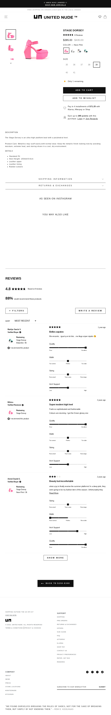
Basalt (79, 50)
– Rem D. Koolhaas (53, 707)
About (8, 675)
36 (74, 64)
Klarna (60, 643)
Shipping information (55, 179)
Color (73, 45)
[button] (73, 35)
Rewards (61, 662)
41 (74, 72)
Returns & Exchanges (66, 624)
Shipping (61, 617)
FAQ (58, 635)
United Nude (17, 624)
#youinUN (9, 694)
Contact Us (62, 650)
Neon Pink (66, 50)
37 (82, 64)
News (7, 679)
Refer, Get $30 (63, 658)
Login (79, 119)
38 (89, 64)
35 (67, 64)
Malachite (86, 50)
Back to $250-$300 (57, 583)
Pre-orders (62, 620)
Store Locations (12, 686)
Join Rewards (92, 119)
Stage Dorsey (21, 341)
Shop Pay (61, 647)
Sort (8, 321)
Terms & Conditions (14, 628)
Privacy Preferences (66, 654)
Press (8, 683)
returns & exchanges (55, 186)
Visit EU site (11, 615)
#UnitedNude (11, 690)
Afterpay (61, 639)
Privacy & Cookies (33, 628)
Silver (73, 50)
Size (65, 59)
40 (67, 72)
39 (96, 64)
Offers (60, 628)
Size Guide (61, 632)
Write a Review (92, 311)
